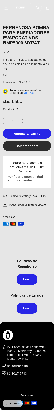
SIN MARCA (23, 82)
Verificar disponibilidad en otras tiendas (25, 178)
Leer (26, 279)
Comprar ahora (27, 146)
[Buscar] (37, 7)
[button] (6, 8)
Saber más (29, 92)
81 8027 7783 (17, 373)
